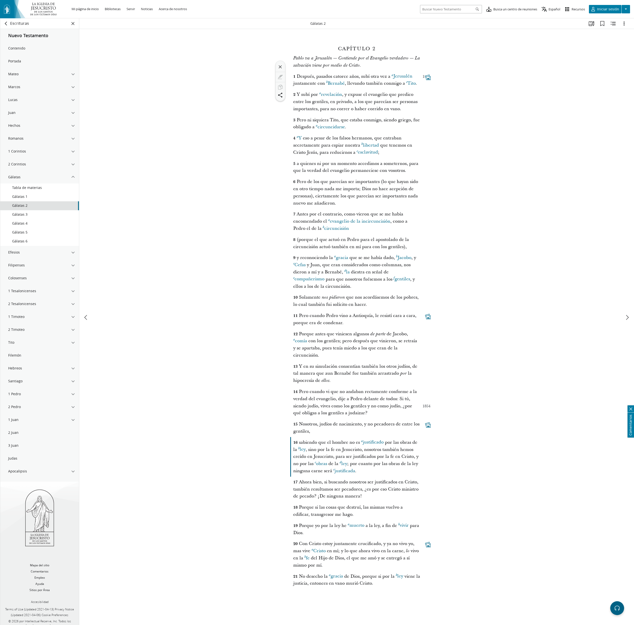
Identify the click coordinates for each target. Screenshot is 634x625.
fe (308, 558)
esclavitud (368, 152)
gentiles (402, 279)
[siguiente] (627, 317)
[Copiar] (280, 87)
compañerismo (309, 279)
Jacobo (404, 258)
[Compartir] (280, 95)
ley (303, 449)
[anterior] (86, 317)
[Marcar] (280, 77)
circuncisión (336, 228)
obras (321, 464)
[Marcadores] (602, 23)
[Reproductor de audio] (617, 608)
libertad (371, 145)
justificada (345, 471)
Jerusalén (402, 76)
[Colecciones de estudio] (591, 23)
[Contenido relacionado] (613, 23)
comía (301, 341)
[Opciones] (624, 23)
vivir (404, 525)
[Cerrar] (280, 67)
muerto (356, 525)
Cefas (300, 265)
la (348, 272)
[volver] (6, 23)
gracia (342, 258)
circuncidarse (331, 127)
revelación (331, 94)
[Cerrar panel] (73, 23)
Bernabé (336, 83)
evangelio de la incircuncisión (360, 221)
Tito (411, 83)
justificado (373, 442)
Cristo (319, 551)
